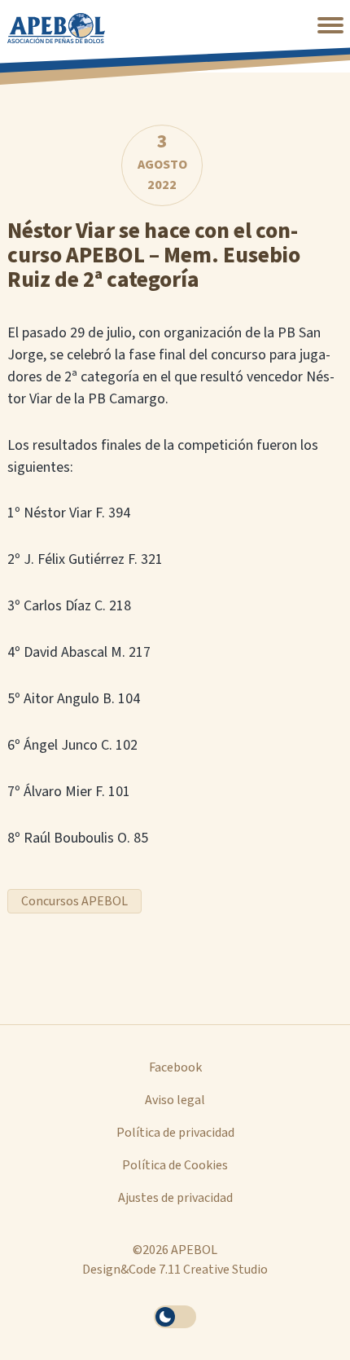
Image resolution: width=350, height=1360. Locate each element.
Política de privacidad (175, 1133)
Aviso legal (175, 1100)
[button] (330, 25)
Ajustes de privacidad (175, 1198)
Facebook (175, 1067)
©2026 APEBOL (175, 1250)
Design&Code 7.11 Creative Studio (175, 1270)
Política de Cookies (175, 1165)
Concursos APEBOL (74, 901)
